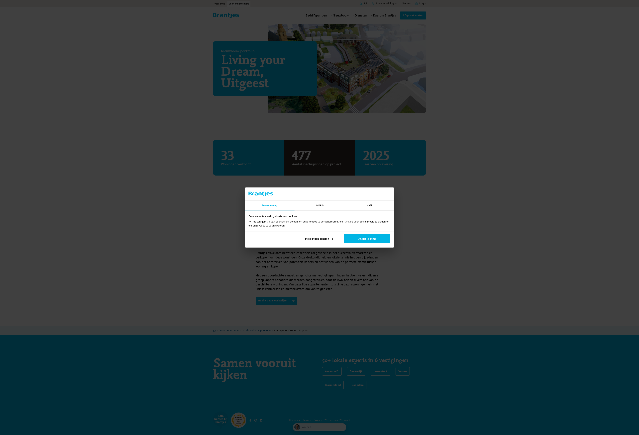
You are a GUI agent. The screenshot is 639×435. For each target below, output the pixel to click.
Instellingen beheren (317, 238)
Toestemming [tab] (269, 205)
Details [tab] (320, 204)
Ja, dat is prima (367, 238)
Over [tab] (369, 204)
